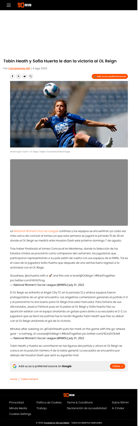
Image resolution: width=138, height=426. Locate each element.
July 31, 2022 (76, 285)
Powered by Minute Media (56, 422)
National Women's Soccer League (36, 231)
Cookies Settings (20, 414)
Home (13, 379)
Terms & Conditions (80, 402)
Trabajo (42, 408)
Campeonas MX (19, 68)
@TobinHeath (53, 329)
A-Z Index (118, 408)
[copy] (30, 76)
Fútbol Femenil (29, 379)
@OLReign (86, 276)
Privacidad (16, 402)
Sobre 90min (120, 402)
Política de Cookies (49, 402)
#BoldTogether (105, 276)
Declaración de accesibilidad (87, 408)
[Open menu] (9, 5)
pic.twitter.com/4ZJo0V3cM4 (101, 334)
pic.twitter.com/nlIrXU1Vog (27, 280)
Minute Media (18, 408)
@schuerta (32, 276)
